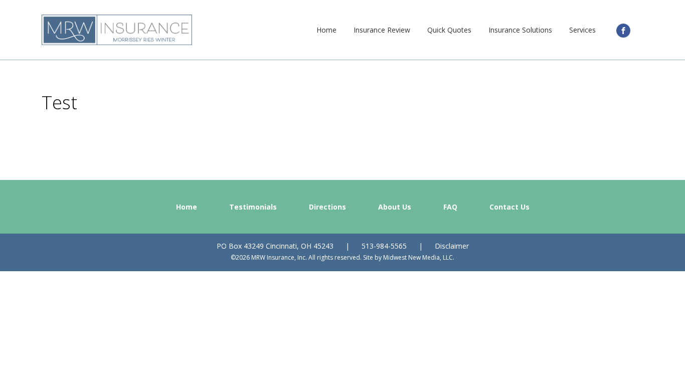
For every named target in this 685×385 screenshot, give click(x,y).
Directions (327, 207)
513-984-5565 (384, 246)
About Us (394, 207)
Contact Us (509, 207)
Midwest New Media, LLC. (418, 257)
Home (186, 207)
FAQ (450, 207)
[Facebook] (623, 30)
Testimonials (253, 207)
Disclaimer (452, 246)
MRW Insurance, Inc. (117, 30)
